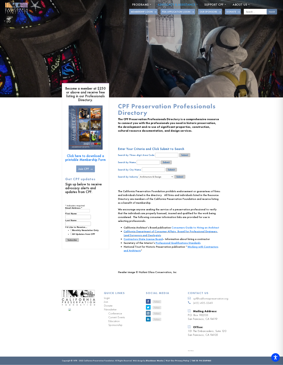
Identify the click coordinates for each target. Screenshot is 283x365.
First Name (71, 213)
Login (107, 298)
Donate (108, 305)
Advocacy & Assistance (176, 4)
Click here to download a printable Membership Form (85, 157)
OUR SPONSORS (208, 11)
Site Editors (191, 351)
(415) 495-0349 (203, 303)
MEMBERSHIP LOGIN (142, 11)
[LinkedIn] (148, 319)
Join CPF (83, 169)
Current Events (116, 317)
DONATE (231, 11)
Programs (140, 4)
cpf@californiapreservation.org (210, 298)
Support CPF (214, 4)
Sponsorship (115, 325)
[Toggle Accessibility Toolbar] (275, 357)
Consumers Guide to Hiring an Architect (195, 227)
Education (114, 321)
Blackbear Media (155, 360)
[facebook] (148, 301)
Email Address (73, 208)
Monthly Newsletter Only (85, 230)
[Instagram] (148, 313)
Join (106, 302)
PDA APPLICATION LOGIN (176, 11)
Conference (115, 313)
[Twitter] (148, 307)
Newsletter (110, 309)
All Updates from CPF (83, 234)
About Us (240, 4)
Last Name (71, 220)
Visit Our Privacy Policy (177, 360)
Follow (156, 301)
